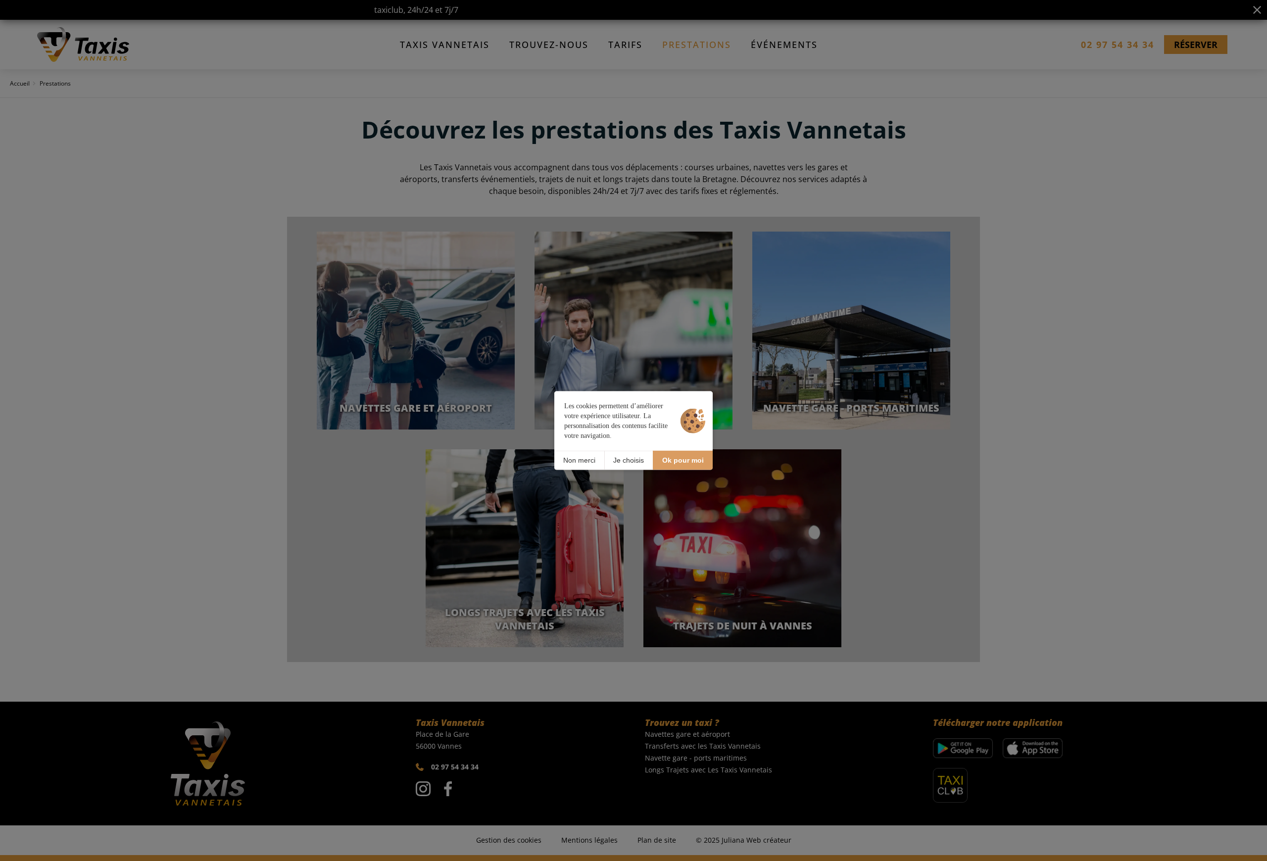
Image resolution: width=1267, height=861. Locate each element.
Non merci (579, 460)
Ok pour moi (683, 460)
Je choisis (628, 460)
